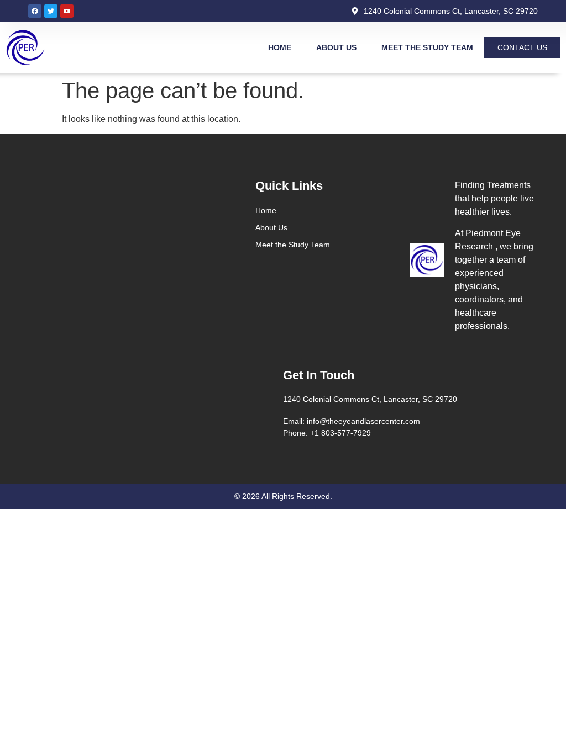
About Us (336, 47)
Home (279, 47)
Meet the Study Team (427, 47)
